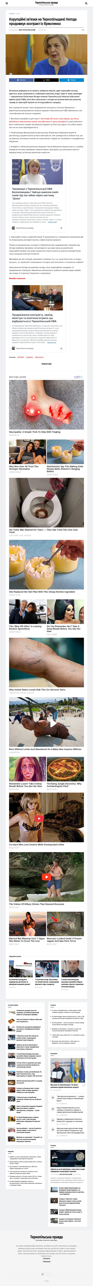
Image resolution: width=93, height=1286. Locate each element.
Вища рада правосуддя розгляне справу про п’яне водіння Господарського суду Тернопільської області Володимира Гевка (70, 1130)
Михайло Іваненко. (17, 278)
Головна (11, 13)
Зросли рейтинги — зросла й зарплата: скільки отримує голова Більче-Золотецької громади (28, 1130)
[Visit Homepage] (46, 3)
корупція (55, 1165)
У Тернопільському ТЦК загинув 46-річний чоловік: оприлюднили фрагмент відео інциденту (47, 982)
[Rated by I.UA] (46, 1275)
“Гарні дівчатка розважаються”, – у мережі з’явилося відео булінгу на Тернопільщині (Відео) (70, 1098)
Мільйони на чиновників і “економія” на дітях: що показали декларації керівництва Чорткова (29, 1139)
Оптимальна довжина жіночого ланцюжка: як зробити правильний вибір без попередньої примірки (27, 1012)
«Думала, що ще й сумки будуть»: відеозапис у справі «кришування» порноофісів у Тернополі (27, 1047)
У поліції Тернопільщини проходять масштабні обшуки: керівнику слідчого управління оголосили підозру (28, 1056)
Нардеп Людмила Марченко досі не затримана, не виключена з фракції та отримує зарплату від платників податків (70, 1110)
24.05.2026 (39, 987)
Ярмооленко (39, 357)
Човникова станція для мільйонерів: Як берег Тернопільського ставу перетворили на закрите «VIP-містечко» (29, 1074)
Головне (13, 975)
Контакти (46, 1259)
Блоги (18, 13)
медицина (29, 357)
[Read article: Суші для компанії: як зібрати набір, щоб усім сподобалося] (11, 1021)
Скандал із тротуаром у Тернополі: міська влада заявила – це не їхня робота (70, 1221)
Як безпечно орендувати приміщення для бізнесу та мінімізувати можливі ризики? (19, 982)
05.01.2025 (42, 30)
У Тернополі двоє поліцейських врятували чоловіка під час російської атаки (28, 1099)
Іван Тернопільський (27, 30)
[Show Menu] (7, 3)
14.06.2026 (13, 987)
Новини (65, 975)
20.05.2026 (65, 989)
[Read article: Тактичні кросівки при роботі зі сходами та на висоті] (11, 1082)
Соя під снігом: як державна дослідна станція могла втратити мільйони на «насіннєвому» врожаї (28, 1065)
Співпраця (46, 1262)
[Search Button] (86, 3)
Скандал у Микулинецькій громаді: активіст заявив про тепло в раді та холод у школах (70, 1212)
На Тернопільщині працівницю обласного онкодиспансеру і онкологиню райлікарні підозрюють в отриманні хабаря (26, 1183)
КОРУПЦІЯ (20, 357)
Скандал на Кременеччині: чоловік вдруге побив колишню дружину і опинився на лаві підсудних (27, 1090)
